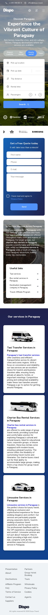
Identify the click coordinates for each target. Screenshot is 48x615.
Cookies (28, 592)
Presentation (11, 569)
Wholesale (30, 584)
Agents (28, 597)
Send (24, 207)
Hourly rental (31, 53)
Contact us (10, 597)
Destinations (11, 579)
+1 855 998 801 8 (15, 3)
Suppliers (9, 601)
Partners (28, 569)
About (8, 573)
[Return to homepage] (8, 10)
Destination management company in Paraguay (20, 286)
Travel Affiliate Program (20, 292)
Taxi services (15, 274)
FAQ (7, 588)
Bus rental (20, 53)
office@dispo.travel (35, 3)
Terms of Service (13, 592)
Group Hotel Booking (30, 574)
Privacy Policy (17, 199)
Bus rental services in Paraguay (19, 279)
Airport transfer (9, 53)
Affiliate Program (13, 584)
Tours (40, 53)
